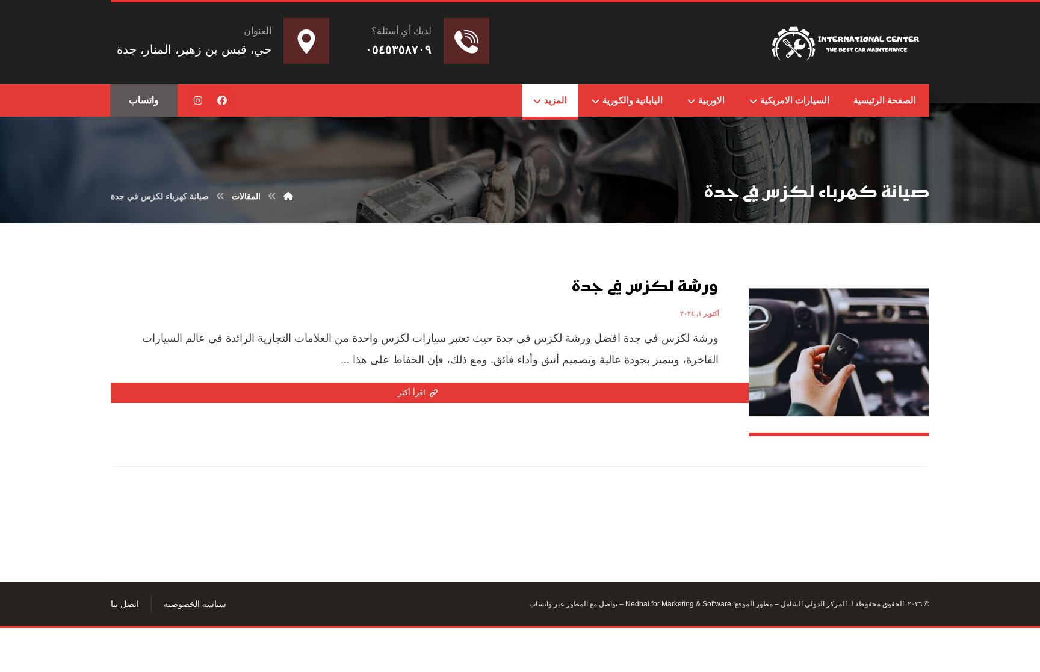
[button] (222, 100)
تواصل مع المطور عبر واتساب (573, 604)
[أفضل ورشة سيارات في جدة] (847, 41)
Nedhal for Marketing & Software (677, 604)
